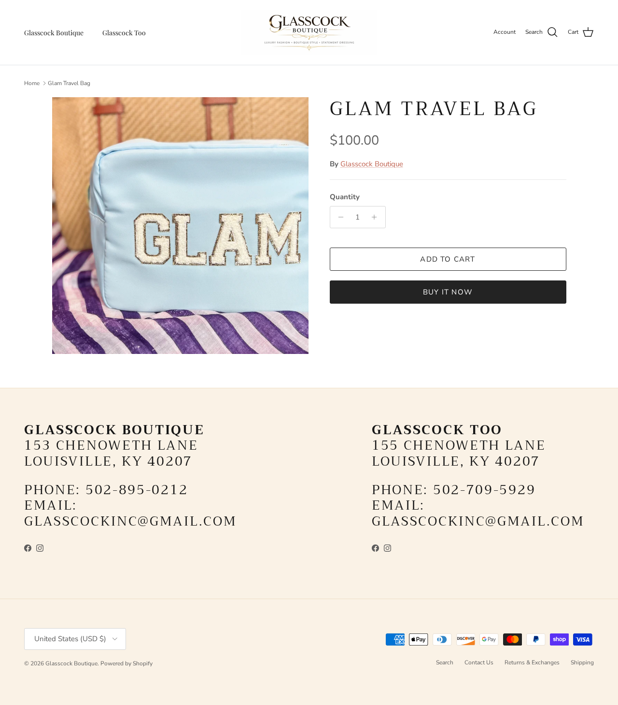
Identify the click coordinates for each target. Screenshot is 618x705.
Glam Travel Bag (69, 83)
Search (444, 662)
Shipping (582, 662)
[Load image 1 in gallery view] (180, 225)
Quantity (345, 197)
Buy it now (448, 292)
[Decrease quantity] (338, 217)
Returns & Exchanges (532, 662)
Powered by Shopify (126, 663)
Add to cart (447, 259)
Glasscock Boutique (54, 32)
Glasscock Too (124, 32)
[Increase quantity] (376, 217)
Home (32, 83)
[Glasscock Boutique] (309, 32)
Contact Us (478, 662)
